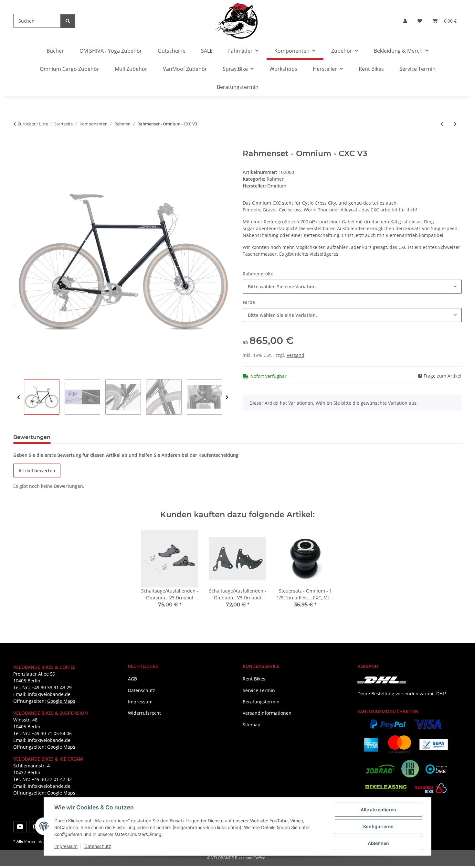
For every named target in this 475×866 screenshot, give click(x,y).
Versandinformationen (267, 713)
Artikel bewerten (36, 470)
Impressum (66, 846)
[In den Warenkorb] (18, 145)
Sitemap (251, 725)
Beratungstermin (238, 87)
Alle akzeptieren (378, 809)
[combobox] (352, 287)
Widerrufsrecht (144, 713)
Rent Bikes (371, 68)
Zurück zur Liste (33, 124)
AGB (132, 679)
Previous (18, 397)
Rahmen (276, 179)
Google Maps (61, 701)
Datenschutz (97, 846)
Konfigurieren (378, 826)
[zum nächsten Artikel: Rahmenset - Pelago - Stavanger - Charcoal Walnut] (455, 124)
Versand (295, 355)
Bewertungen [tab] (31, 437)
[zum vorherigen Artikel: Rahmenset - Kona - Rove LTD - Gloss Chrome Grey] (442, 124)
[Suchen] (67, 21)
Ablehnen (378, 843)
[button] (405, 21)
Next (227, 397)
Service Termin (417, 68)
